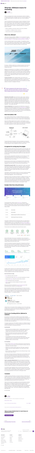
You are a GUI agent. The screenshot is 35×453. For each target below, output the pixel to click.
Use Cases (11, 442)
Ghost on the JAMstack (25, 222)
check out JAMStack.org (22, 38)
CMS (8, 403)
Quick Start (2, 437)
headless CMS (12, 343)
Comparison (11, 436)
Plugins (11, 437)
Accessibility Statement (12, 450)
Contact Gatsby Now (8, 415)
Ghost (6, 275)
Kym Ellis (8, 11)
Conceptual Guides (3, 442)
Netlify (11, 278)
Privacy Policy (32, 450)
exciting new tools (23, 107)
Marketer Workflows (13, 403)
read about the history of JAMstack (23, 39)
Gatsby (16, 277)
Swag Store (20, 437)
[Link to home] (3, 3)
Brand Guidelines (19, 450)
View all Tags (28, 403)
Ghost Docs (20, 202)
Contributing (20, 436)
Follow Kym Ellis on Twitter (8, 400)
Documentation (3, 436)
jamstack (10, 403)
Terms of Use (26, 450)
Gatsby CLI (2, 443)
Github (3, 445)
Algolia (7, 280)
